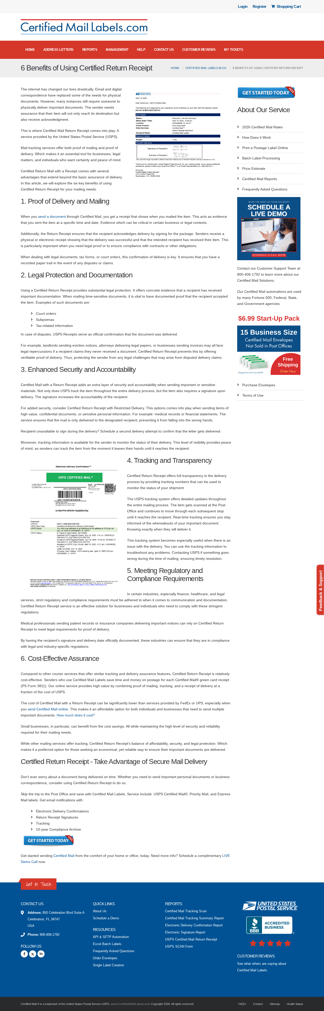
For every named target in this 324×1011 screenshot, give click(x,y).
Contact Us (164, 50)
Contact (257, 1003)
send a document (52, 216)
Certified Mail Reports (259, 179)
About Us (100, 911)
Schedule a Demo (106, 918)
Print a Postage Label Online (265, 148)
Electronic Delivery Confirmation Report (194, 925)
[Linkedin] (41, 953)
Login (243, 6)
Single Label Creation (108, 965)
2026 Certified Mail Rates (262, 127)
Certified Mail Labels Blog (206, 67)
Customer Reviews (198, 50)
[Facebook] (24, 953)
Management (117, 50)
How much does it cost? (76, 715)
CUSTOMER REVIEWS (256, 956)
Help (141, 50)
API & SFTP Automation (111, 937)
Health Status (294, 1003)
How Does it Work (256, 137)
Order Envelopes (105, 958)
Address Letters (58, 50)
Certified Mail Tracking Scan (186, 911)
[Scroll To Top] (315, 1005)
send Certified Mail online (48, 709)
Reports (89, 50)
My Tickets (233, 50)
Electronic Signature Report (185, 932)
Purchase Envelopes (258, 385)
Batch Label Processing (261, 158)
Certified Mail (63, 856)
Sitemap (274, 1003)
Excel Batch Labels (107, 944)
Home (30, 50)
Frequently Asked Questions (264, 189)
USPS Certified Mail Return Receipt (191, 939)
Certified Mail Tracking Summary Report (194, 918)
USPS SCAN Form (179, 946)
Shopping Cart (288, 6)
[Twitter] (32, 953)
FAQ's (242, 1003)
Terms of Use (253, 395)
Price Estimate (253, 168)
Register (260, 6)
